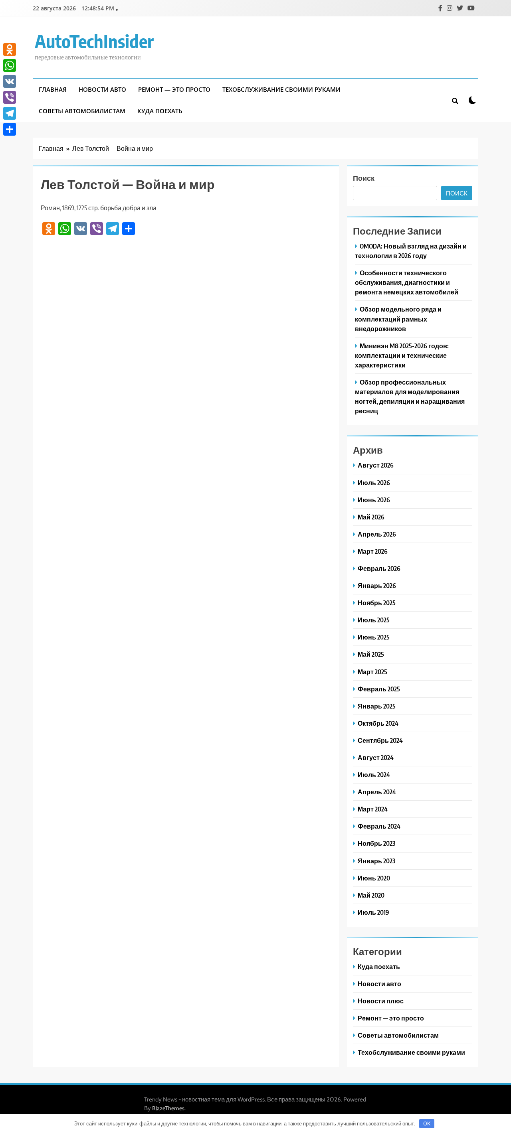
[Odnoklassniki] (10, 49)
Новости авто (102, 89)
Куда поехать (159, 111)
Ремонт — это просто (174, 89)
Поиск (363, 177)
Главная (53, 89)
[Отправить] (10, 129)
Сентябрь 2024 (380, 740)
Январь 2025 (377, 706)
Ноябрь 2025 (377, 602)
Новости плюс (381, 1001)
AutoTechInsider (94, 41)
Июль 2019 (373, 912)
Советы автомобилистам (82, 111)
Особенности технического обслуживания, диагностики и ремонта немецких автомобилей (406, 282)
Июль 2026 (374, 482)
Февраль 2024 (379, 826)
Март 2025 (372, 671)
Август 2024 (376, 757)
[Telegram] (10, 113)
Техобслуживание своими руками (281, 89)
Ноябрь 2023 (376, 843)
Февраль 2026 (379, 568)
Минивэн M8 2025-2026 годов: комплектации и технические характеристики (402, 355)
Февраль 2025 (379, 689)
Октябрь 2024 (378, 723)
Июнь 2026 (374, 499)
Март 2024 (373, 809)
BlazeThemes (168, 1108)
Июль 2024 (374, 774)
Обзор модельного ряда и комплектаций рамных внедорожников (398, 318)
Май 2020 (371, 895)
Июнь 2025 (374, 637)
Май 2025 (371, 654)
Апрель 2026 (377, 534)
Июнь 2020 (374, 878)
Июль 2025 (374, 620)
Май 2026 (371, 517)
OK (426, 1123)
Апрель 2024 (377, 792)
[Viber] (10, 97)
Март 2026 (373, 551)
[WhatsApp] (10, 65)
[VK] (10, 81)
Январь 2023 (376, 861)
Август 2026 (376, 465)
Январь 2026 (377, 585)
